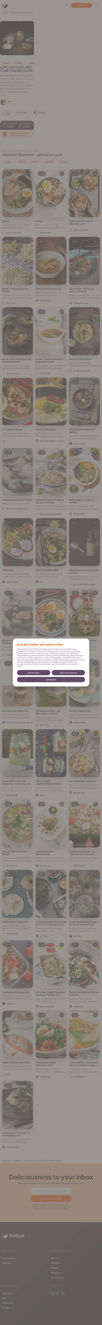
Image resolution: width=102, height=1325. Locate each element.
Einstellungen (34, 672)
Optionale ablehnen (68, 672)
